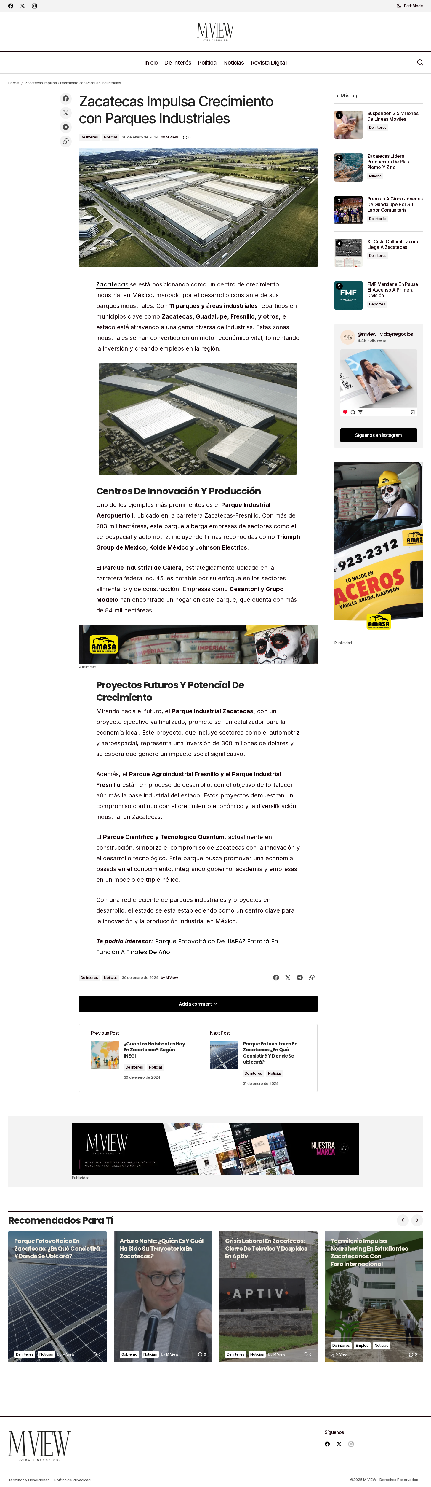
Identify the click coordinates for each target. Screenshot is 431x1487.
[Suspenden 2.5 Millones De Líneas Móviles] (348, 125)
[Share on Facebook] (66, 99)
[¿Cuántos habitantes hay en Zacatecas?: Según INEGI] (138, 1058)
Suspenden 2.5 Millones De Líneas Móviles (393, 116)
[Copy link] (66, 141)
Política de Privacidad (72, 1480)
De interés (89, 137)
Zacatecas (113, 284)
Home (13, 82)
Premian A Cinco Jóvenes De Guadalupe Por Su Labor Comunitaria (395, 204)
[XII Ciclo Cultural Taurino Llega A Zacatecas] (348, 253)
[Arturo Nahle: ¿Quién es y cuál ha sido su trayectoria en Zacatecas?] (163, 1296)
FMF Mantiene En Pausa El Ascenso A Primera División (392, 289)
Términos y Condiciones (29, 1480)
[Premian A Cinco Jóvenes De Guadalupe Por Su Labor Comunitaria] (348, 210)
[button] (409, 6)
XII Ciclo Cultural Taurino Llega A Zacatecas (393, 244)
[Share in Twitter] (66, 113)
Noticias (111, 137)
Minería (375, 176)
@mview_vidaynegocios (385, 334)
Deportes (377, 304)
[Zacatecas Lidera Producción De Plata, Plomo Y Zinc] (348, 167)
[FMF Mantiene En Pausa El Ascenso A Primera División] (348, 295)
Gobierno (129, 1354)
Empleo (362, 1345)
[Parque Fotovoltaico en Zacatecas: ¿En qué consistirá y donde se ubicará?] (257, 1058)
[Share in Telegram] (66, 127)
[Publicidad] (198, 644)
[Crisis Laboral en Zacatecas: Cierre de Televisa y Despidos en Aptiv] (268, 1296)
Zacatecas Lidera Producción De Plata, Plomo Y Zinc (389, 161)
